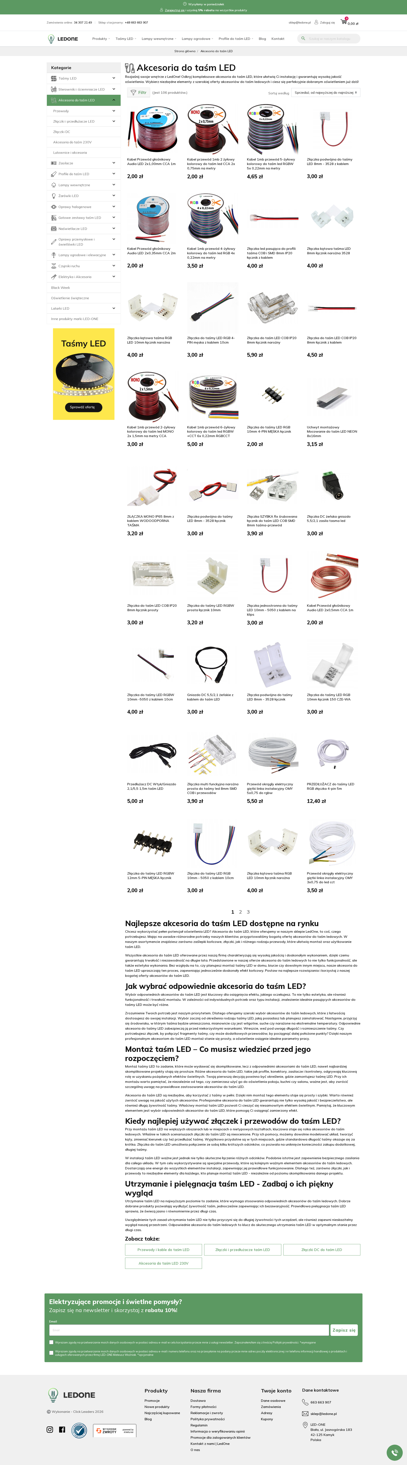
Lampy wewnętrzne (157, 38)
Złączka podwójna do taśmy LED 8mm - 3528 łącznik (210, 518)
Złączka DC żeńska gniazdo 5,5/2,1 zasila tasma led (329, 518)
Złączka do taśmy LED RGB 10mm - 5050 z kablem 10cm (210, 875)
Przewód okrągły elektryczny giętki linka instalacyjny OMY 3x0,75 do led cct (330, 877)
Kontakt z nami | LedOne (210, 1443)
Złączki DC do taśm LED (321, 1249)
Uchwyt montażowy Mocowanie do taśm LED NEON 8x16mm (332, 431)
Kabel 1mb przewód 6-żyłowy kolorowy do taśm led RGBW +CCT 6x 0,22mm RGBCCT (211, 431)
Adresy (266, 1413)
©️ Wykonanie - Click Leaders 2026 (75, 1411)
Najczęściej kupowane (162, 1413)
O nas (195, 1450)
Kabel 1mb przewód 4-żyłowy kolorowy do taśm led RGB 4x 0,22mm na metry (211, 253)
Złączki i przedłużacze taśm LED (242, 1249)
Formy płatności (203, 1407)
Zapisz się (344, 1330)
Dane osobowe (273, 1400)
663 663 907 (321, 1402)
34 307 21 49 (83, 22)
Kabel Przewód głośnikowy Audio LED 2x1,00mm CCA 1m (151, 161)
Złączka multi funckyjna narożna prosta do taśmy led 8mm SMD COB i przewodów (212, 788)
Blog (262, 38)
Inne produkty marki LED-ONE (74, 319)
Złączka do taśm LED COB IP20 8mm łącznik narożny (272, 340)
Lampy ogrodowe (196, 38)
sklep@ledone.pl (300, 22)
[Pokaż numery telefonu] (395, 1453)
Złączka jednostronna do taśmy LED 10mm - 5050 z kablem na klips (272, 609)
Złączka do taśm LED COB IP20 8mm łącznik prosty (152, 607)
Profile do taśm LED (234, 38)
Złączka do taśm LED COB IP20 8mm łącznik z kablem (332, 340)
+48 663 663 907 (136, 22)
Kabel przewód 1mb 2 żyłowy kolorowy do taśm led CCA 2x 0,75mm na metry (211, 163)
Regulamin (199, 1425)
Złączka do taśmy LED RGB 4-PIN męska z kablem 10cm (211, 340)
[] (105, 100)
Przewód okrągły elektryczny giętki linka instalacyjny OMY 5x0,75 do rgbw (270, 788)
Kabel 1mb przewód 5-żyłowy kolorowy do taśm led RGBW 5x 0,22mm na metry (271, 163)
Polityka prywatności (208, 1419)
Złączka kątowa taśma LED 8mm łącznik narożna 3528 (329, 250)
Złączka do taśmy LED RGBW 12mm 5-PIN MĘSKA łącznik (150, 875)
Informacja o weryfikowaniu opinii (218, 1431)
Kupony (267, 1419)
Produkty (99, 38)
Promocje (152, 1400)
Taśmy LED (124, 38)
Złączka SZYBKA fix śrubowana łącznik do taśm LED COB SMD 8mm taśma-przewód (272, 520)
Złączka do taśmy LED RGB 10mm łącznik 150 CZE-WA (329, 697)
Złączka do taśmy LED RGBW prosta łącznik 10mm (210, 607)
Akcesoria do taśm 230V (72, 142)
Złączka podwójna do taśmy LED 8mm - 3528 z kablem (330, 161)
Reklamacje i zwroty (207, 1413)
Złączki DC (61, 132)
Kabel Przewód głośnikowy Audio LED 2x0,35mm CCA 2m (151, 250)
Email (53, 1321)
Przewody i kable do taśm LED (164, 1249)
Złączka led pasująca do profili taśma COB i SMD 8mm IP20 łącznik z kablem (271, 253)
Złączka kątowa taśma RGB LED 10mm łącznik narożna (149, 340)
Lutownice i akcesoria (70, 152)
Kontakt (278, 38)
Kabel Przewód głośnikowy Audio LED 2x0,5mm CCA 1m (330, 607)
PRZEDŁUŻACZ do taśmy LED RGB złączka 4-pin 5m (330, 786)
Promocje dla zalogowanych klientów (221, 1437)
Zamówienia (271, 1407)
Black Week (60, 287)
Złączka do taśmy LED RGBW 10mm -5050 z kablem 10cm (150, 697)
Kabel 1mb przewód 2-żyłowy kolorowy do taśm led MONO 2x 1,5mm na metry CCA (151, 431)
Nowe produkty (157, 1407)
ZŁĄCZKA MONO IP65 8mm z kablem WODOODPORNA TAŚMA (150, 520)
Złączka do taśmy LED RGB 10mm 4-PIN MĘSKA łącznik (269, 429)
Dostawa (198, 1400)
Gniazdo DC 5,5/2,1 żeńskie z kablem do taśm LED (210, 697)
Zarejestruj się (175, 10)
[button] (349, 22)
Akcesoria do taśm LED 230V (163, 1263)
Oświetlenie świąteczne (70, 298)
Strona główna (184, 51)
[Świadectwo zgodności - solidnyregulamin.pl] (79, 1430)
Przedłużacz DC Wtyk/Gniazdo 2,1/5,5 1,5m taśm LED (151, 786)
